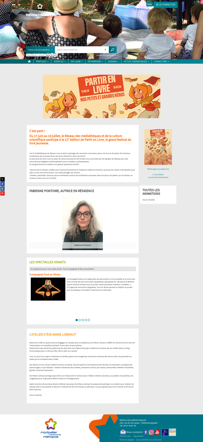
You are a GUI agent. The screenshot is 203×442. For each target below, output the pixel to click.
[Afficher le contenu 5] (89, 320)
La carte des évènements (158, 177)
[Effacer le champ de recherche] (105, 49)
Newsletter (139, 436)
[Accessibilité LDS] (165, 432)
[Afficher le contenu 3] (83, 320)
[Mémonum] (172, 432)
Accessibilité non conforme (148, 439)
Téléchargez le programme (158, 169)
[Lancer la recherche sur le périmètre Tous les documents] (113, 49)
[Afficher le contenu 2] (80, 320)
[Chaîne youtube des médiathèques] (157, 432)
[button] (32, 295)
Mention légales (127, 439)
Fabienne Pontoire (82, 245)
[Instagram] (151, 432)
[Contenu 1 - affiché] (77, 320)
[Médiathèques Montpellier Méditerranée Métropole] (40, 11)
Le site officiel (158, 174)
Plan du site (125, 436)
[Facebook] (146, 432)
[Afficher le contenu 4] (86, 320)
